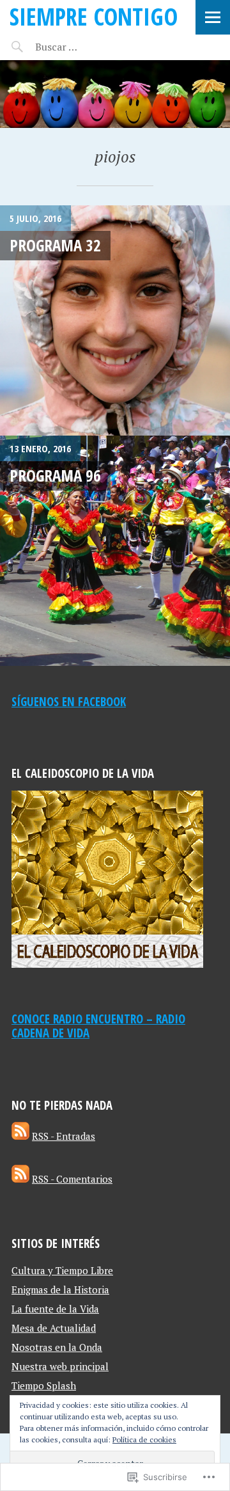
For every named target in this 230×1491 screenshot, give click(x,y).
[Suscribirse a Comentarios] (20, 1178)
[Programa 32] (115, 320)
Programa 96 (55, 475)
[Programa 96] (115, 551)
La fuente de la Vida (55, 1308)
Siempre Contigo (94, 16)
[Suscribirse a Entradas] (20, 1136)
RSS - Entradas (63, 1136)
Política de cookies (144, 1439)
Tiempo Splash (44, 1385)
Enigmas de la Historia (60, 1289)
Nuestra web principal (60, 1366)
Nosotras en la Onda (57, 1347)
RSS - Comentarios (72, 1178)
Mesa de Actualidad (54, 1327)
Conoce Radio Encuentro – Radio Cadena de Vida (98, 1026)
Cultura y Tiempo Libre (62, 1270)
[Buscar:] (88, 46)
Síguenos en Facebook (69, 701)
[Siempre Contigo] (115, 94)
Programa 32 (55, 245)
